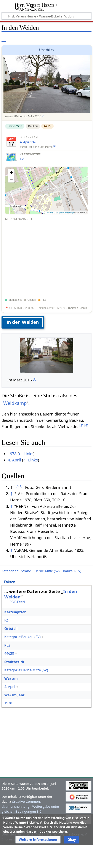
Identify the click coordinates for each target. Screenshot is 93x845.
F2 (22, 159)
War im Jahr (14, 695)
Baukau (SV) (72, 571)
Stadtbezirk (14, 661)
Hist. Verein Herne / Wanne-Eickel (36, 7)
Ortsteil (11, 628)
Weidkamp (15, 403)
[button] (38, 839)
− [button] (11, 179)
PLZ (7, 645)
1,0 (16, 486)
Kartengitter (15, 612)
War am (11, 678)
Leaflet (49, 212)
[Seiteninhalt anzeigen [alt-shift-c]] (4, 38)
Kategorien (10, 571)
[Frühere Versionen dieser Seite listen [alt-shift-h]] (70, 38)
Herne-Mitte (15, 126)
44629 (47, 126)
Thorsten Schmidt (78, 308)
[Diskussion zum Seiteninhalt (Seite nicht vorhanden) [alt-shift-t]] (13, 38)
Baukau (33, 126)
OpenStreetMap (65, 212)
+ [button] (11, 172)
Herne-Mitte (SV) (47, 571)
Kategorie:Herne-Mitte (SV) (26, 670)
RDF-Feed (17, 602)
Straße (26, 571)
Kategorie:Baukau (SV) (22, 636)
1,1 (22, 486)
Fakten (9, 582)
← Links (26, 453)
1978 (33, 142)
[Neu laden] (78, 38)
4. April (24, 142)
